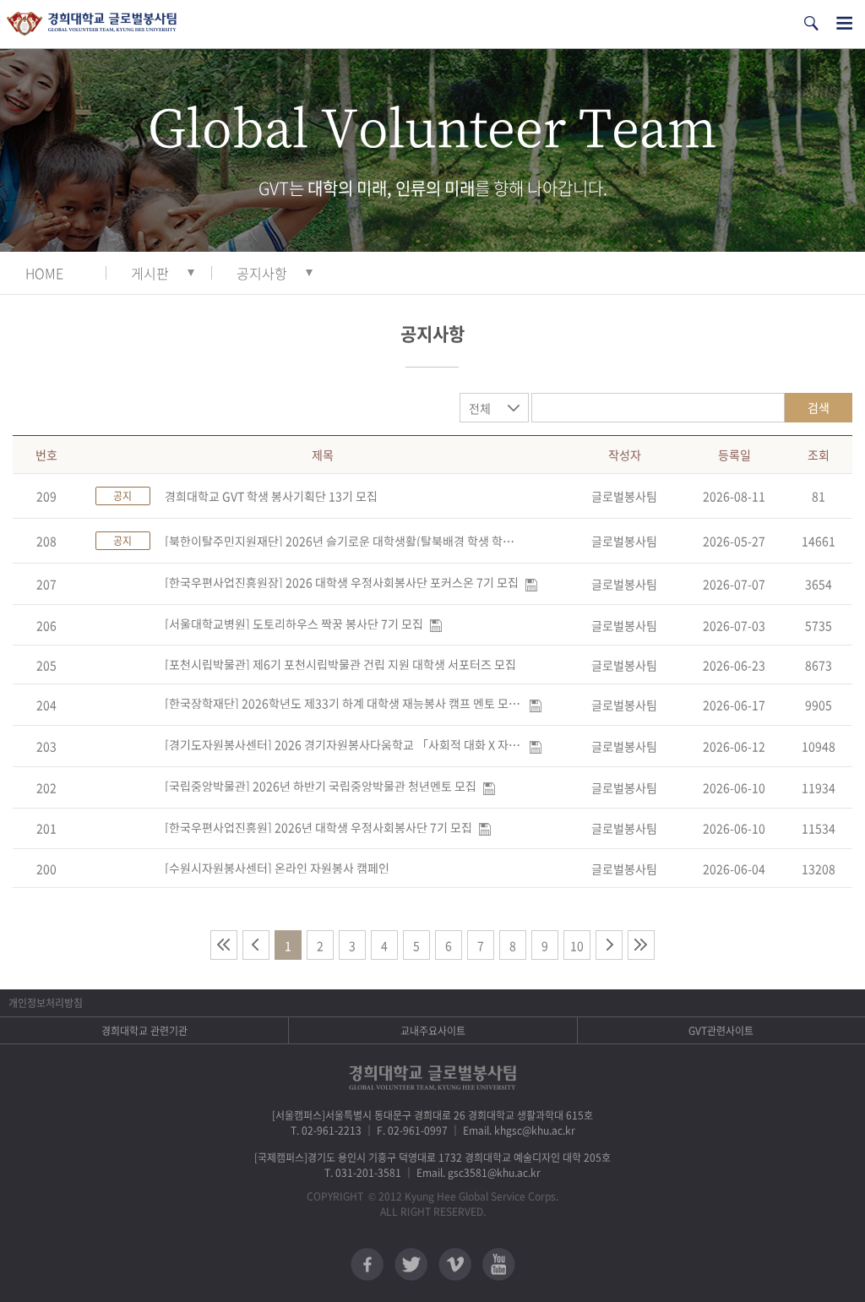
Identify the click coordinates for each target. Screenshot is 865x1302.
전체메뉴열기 (844, 23)
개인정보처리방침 (45, 1003)
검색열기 (811, 23)
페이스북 (367, 1264)
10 (577, 945)
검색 (819, 407)
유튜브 (498, 1264)
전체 (480, 408)
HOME (44, 273)
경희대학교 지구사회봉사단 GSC (92, 24)
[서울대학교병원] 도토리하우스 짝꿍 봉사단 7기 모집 (294, 623)
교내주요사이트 (432, 1030)
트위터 (410, 1264)
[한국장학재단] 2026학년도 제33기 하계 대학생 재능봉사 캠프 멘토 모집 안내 (344, 703)
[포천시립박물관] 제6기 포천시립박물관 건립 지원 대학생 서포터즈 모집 (340, 664)
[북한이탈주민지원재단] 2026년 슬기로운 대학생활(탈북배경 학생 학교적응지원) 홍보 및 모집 (344, 541)
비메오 (454, 1264)
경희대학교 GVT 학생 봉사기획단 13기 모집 (271, 496)
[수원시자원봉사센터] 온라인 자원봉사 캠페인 (277, 868)
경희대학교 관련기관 (144, 1030)
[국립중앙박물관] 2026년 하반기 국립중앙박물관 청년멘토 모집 (320, 786)
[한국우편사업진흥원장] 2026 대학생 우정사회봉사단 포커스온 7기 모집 (342, 582)
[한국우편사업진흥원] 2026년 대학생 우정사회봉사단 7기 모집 (318, 827)
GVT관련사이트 (720, 1030)
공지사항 (262, 273)
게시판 (150, 273)
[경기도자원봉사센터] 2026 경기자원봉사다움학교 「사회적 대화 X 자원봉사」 (344, 744)
